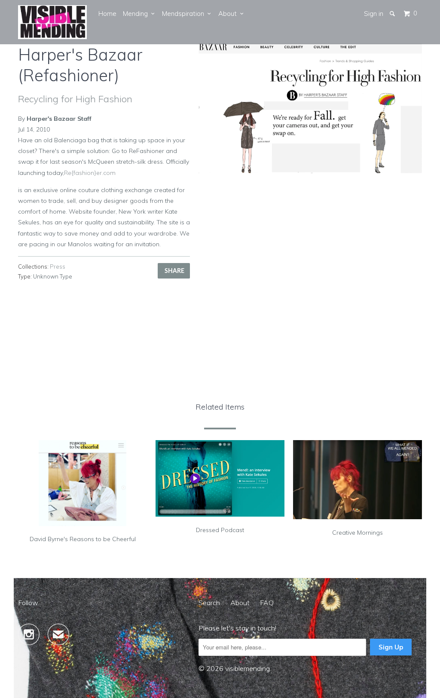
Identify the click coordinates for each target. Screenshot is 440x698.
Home (107, 13)
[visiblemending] (52, 22)
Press (57, 266)
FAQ (267, 602)
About (229, 13)
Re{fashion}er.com (90, 173)
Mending (137, 13)
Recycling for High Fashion (75, 99)
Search (209, 602)
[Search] (393, 13)
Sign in (373, 13)
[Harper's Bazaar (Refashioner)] (310, 108)
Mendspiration (185, 13)
